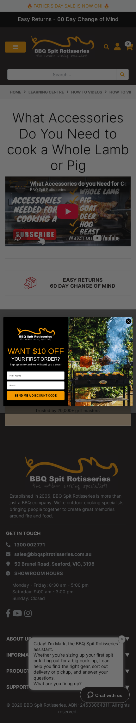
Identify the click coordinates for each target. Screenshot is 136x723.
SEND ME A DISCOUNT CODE (36, 395)
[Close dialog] (128, 321)
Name (10, 369)
